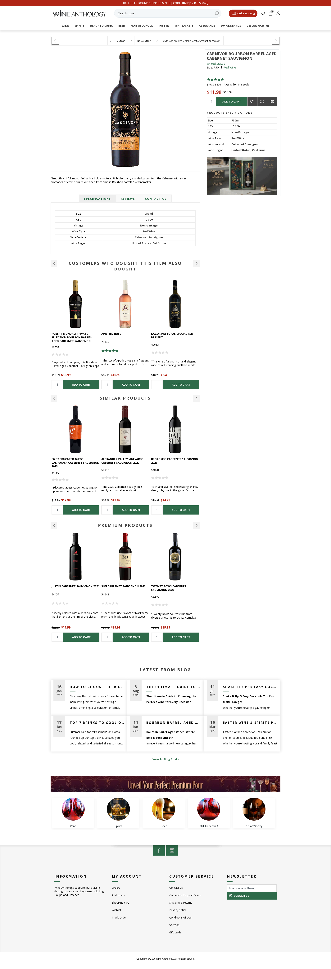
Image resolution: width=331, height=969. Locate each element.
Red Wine (229, 67)
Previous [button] (54, 398)
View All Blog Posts (165, 759)
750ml (235, 120)
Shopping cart (120, 902)
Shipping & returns (180, 902)
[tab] (97, 199)
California (258, 150)
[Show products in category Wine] (73, 809)
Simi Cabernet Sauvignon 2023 (74, 586)
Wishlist (116, 910)
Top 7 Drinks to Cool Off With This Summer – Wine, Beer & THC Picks (97, 723)
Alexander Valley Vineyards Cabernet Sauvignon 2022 (72, 460)
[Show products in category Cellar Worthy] (254, 809)
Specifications (97, 198)
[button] (54, 263)
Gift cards (175, 932)
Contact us (176, 887)
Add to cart (231, 101)
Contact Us (155, 198)
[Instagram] (172, 850)
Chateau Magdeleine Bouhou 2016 (172, 335)
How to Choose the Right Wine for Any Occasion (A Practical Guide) (97, 687)
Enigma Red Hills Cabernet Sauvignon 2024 (171, 460)
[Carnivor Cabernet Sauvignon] (275, 41)
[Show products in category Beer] (163, 809)
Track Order (119, 917)
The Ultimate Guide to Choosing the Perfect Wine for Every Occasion (173, 687)
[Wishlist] (262, 13)
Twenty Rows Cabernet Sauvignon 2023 (119, 588)
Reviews (128, 198)
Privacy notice (178, 910)
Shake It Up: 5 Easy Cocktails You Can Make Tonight (250, 687)
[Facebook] (159, 850)
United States (216, 63)
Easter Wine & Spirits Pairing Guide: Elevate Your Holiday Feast (250, 723)
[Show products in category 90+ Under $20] (208, 809)
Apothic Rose (61, 333)
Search (217, 13)
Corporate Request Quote (185, 895)
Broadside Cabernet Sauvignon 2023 (124, 460)
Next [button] (196, 398)
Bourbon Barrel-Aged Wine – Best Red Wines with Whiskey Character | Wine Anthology (173, 723)
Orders (116, 887)
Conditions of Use (180, 917)
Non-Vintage (240, 132)
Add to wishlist (252, 101)
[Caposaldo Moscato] (55, 41)
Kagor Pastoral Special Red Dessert (122, 335)
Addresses (118, 895)
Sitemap (174, 925)
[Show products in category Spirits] (118, 809)
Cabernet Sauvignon (245, 144)
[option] (75, 334)
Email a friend (272, 101)
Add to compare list (262, 101)
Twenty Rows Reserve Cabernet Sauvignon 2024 (175, 588)
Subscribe (241, 895)
